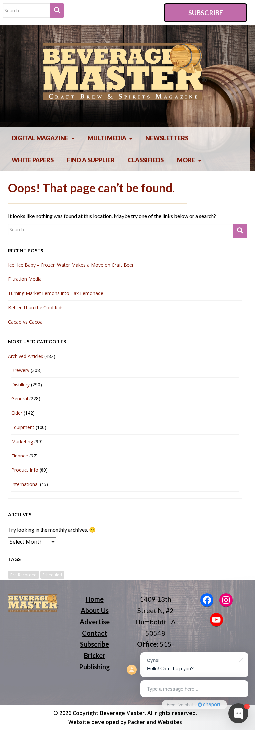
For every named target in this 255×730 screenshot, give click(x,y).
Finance (19, 456)
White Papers (33, 160)
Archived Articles (25, 356)
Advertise (95, 622)
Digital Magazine (40, 138)
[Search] (57, 10)
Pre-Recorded (23, 575)
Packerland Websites (155, 722)
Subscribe (205, 13)
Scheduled (52, 575)
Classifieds (146, 160)
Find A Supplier (91, 160)
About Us (95, 610)
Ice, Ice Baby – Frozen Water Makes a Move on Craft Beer (71, 265)
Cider (16, 413)
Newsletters (166, 138)
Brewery (20, 370)
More (186, 160)
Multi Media (107, 138)
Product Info (24, 470)
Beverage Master (122, 713)
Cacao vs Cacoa (25, 322)
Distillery (20, 384)
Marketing (22, 441)
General (19, 398)
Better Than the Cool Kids (36, 307)
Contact (94, 633)
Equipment (22, 427)
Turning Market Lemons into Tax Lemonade (55, 293)
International (25, 484)
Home (95, 599)
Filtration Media (25, 279)
